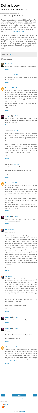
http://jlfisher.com (18, 31)
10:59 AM (16, 164)
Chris (7, 229)
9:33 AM (15, 347)
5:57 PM (14, 183)
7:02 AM (14, 88)
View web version (19, 399)
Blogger (22, 411)
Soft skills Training (15, 361)
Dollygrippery (10, 5)
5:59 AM (15, 328)
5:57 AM (15, 317)
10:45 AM (16, 130)
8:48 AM (11, 229)
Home (19, 395)
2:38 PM (15, 216)
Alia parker (8, 347)
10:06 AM (16, 75)
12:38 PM (12, 276)
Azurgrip (8, 116)
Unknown (8, 88)
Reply (7, 69)
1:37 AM (9, 64)
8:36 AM (15, 116)
